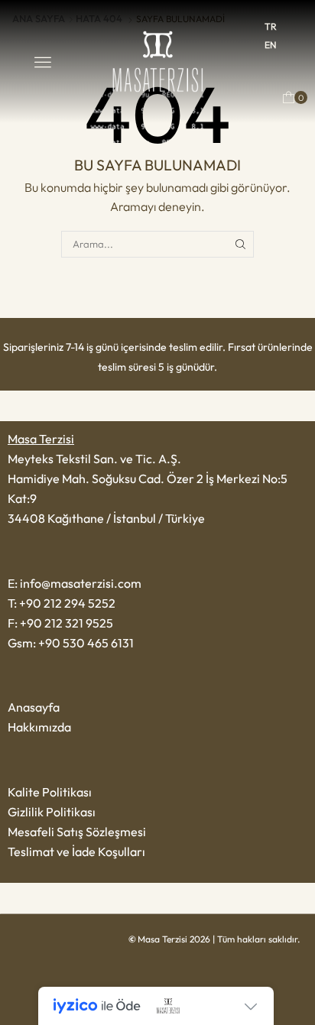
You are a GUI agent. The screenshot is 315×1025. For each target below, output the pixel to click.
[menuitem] (270, 27)
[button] (42, 62)
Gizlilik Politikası (52, 811)
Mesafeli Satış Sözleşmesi (77, 831)
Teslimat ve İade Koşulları (76, 851)
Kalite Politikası (50, 792)
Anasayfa (34, 707)
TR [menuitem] (271, 26)
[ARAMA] (240, 244)
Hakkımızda (39, 727)
